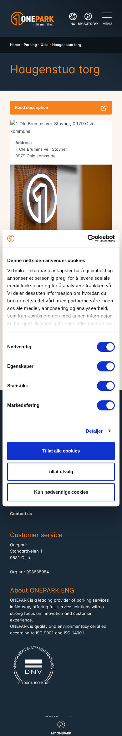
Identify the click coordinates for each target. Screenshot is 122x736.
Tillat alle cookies (61, 450)
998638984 (37, 572)
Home (15, 44)
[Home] (32, 18)
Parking (30, 44)
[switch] (106, 366)
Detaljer (94, 431)
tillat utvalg (61, 471)
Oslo (44, 44)
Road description (31, 107)
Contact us (21, 513)
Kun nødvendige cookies (61, 492)
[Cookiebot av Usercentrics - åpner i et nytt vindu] (88, 238)
